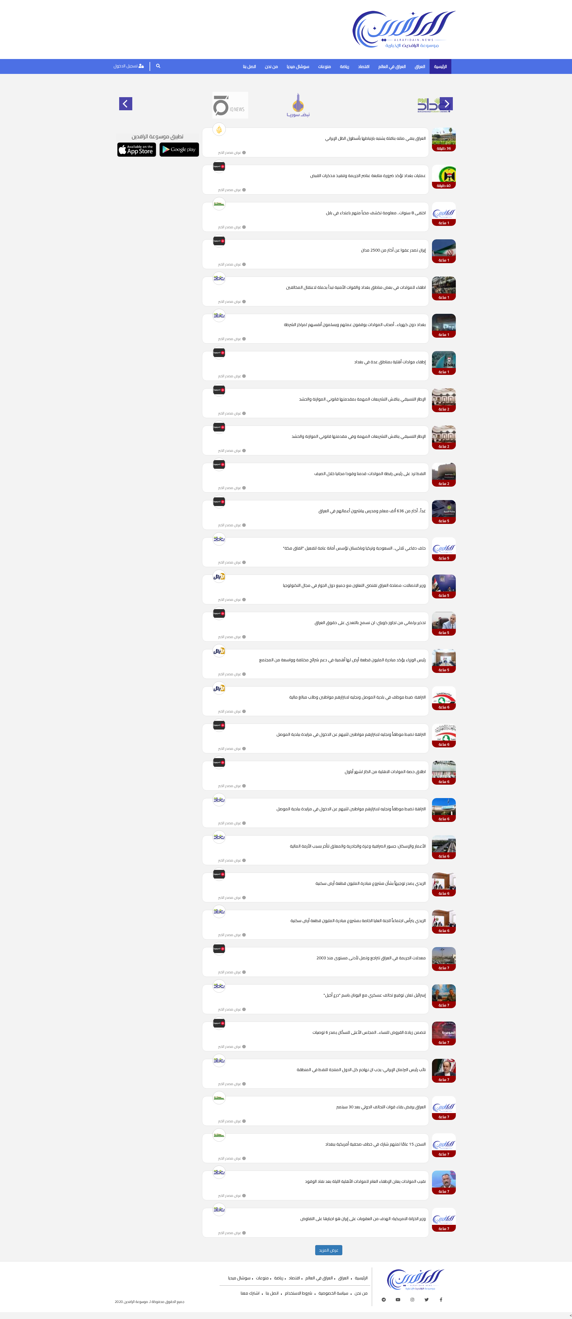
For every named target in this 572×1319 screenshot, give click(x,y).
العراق (420, 66)
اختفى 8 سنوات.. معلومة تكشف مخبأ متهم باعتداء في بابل (376, 213)
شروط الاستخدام (298, 1293)
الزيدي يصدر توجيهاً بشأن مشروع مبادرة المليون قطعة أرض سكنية (370, 883)
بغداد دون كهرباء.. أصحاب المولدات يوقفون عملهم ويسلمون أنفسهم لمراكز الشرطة (355, 325)
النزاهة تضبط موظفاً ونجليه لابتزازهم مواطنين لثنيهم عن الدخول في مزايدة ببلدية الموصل (351, 734)
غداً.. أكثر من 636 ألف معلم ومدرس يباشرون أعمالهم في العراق (372, 511)
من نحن (271, 66)
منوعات (324, 66)
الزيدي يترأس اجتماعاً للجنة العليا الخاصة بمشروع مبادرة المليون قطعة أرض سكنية (358, 921)
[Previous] (125, 103)
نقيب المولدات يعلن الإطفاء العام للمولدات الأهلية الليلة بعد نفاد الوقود (365, 1181)
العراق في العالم (392, 66)
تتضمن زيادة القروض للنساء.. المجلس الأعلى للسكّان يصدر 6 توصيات (369, 1032)
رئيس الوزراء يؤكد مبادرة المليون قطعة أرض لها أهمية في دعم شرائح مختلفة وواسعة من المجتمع (342, 660)
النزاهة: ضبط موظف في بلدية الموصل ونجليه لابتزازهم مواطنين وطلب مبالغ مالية (357, 697)
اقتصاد (363, 66)
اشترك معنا (250, 1293)
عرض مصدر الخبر (230, 152)
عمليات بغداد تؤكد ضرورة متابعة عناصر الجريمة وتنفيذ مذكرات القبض (368, 176)
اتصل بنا (249, 66)
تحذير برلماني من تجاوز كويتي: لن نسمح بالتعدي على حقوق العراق (370, 623)
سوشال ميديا (298, 66)
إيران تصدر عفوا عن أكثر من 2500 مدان (393, 250)
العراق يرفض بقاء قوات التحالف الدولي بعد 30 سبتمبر (381, 1107)
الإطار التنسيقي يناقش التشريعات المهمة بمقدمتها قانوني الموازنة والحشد (362, 399)
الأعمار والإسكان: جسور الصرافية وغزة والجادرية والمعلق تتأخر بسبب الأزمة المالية (358, 846)
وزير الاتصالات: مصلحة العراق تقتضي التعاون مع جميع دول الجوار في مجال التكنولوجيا (354, 585)
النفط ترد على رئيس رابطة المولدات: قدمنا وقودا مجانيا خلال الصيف (370, 474)
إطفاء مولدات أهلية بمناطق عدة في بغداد (390, 362)
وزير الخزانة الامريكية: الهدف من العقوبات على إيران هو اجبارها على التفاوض (363, 1219)
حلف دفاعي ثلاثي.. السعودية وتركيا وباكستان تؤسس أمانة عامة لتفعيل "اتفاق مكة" (354, 548)
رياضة (344, 66)
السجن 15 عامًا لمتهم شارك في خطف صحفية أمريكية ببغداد (375, 1144)
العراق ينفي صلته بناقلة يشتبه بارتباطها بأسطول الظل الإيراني (375, 138)
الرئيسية (440, 66)
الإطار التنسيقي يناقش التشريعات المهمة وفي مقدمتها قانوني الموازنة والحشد (359, 436)
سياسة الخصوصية (333, 1293)
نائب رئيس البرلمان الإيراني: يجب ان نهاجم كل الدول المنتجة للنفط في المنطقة (361, 1070)
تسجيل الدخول (126, 66)
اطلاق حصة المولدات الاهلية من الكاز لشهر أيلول (385, 772)
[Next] (446, 103)
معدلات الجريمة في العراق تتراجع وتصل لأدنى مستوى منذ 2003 (371, 958)
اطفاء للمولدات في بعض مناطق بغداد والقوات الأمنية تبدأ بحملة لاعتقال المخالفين (356, 287)
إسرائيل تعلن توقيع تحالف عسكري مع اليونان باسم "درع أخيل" (375, 995)
